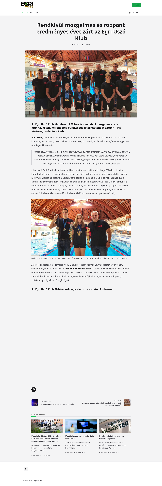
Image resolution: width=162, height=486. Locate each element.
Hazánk (43, 13)
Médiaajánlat (27, 480)
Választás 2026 (34, 13)
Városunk (25, 13)
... (45, 450)
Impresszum (38, 480)
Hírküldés (136, 5)
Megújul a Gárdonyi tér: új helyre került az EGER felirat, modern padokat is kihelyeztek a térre (46, 438)
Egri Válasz (36, 455)
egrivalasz (76, 45)
